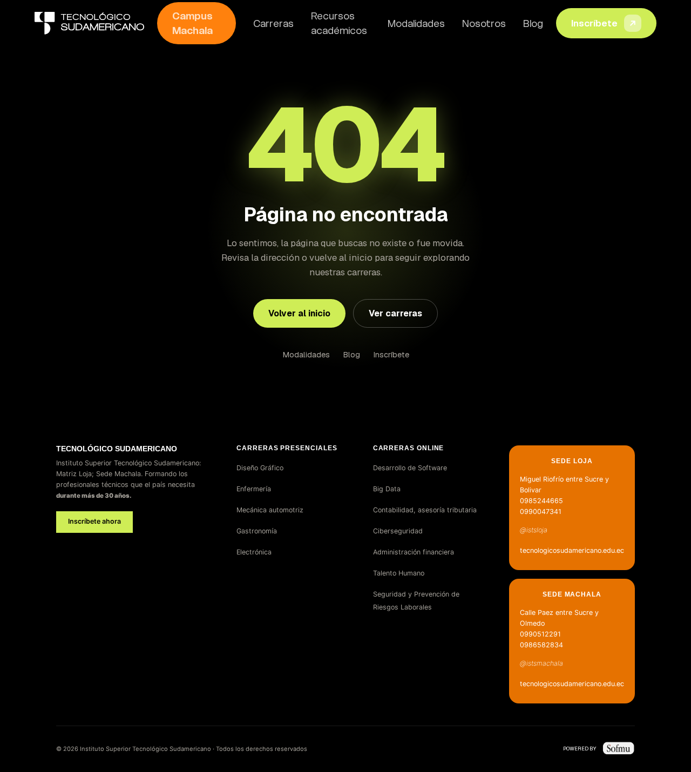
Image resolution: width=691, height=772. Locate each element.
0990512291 (540, 634)
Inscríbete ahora (94, 521)
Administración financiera (413, 552)
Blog (533, 23)
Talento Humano (398, 573)
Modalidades (416, 23)
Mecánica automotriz (269, 510)
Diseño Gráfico (259, 468)
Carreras (273, 23)
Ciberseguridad (398, 531)
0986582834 (541, 645)
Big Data (387, 489)
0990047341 (540, 511)
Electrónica (254, 552)
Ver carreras (395, 313)
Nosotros (484, 23)
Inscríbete (594, 23)
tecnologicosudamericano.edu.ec (572, 550)
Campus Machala (192, 23)
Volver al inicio (299, 313)
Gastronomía (256, 531)
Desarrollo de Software (410, 468)
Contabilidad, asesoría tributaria (425, 510)
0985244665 (541, 501)
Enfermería (253, 489)
